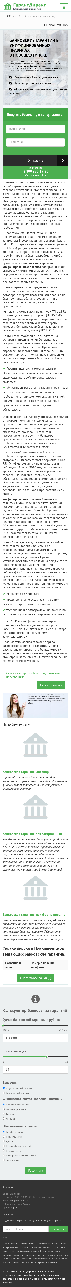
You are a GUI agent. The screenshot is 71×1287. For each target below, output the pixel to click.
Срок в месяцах (14, 1051)
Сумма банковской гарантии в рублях (31, 1020)
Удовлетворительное (16, 1109)
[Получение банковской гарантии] (25, 6)
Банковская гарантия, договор (26, 772)
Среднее (10, 1114)
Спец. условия (12, 1160)
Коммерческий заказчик (17, 1093)
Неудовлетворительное (17, 1104)
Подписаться (58, 1229)
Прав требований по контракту (21, 1155)
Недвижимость (13, 1150)
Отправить (35, 160)
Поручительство (14, 1136)
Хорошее (10, 1118)
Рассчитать (35, 1170)
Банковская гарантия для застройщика (32, 834)
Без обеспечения (14, 1132)
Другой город (10, 1207)
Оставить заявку (51, 685)
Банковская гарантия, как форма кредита (34, 914)
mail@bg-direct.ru (19, 1200)
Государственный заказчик (19, 1088)
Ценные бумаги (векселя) (18, 1146)
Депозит (10, 1141)
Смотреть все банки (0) (35, 978)
